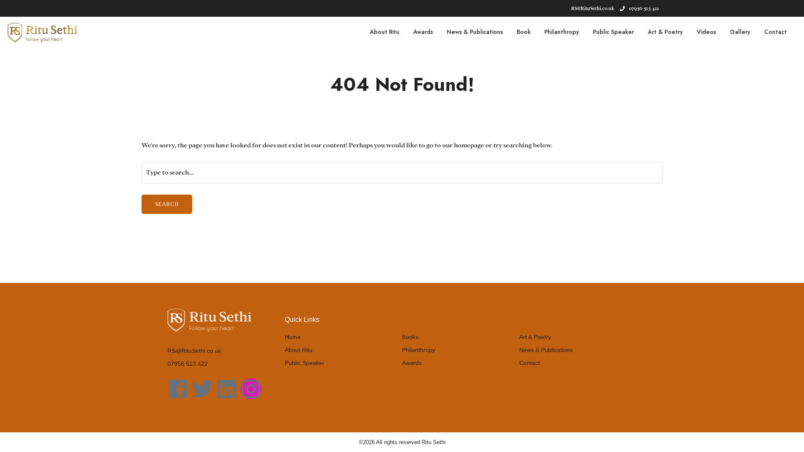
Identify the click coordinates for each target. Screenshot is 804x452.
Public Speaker (613, 32)
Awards (423, 32)
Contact (775, 32)
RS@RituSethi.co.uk (194, 350)
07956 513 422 (644, 8)
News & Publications (475, 32)
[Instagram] (250, 388)
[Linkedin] (226, 388)
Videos (706, 32)
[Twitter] (202, 388)
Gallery (740, 32)
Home (293, 337)
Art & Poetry (665, 32)
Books (410, 337)
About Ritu (384, 32)
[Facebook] (178, 388)
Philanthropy (561, 32)
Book (524, 32)
